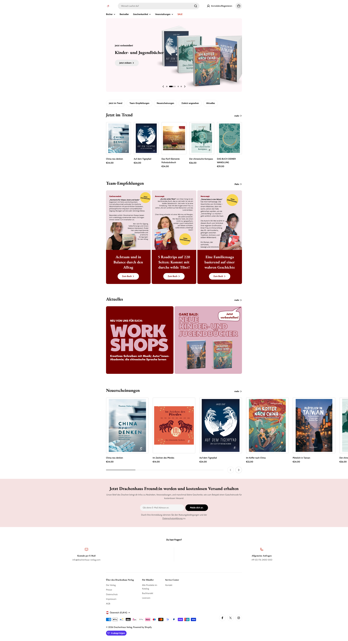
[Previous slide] (163, 86)
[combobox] (158, 6)
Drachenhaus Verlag (123, 627)
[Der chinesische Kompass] (202, 138)
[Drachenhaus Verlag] (139, 340)
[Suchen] (195, 6)
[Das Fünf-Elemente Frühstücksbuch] (174, 138)
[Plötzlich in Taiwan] (314, 425)
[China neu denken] (119, 138)
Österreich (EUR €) (118, 612)
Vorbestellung (267, 449)
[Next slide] (184, 86)
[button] (166, 86)
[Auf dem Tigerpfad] (146, 138)
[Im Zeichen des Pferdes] (174, 425)
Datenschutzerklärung (172, 518)
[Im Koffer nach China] (267, 425)
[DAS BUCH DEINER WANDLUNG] (229, 138)
